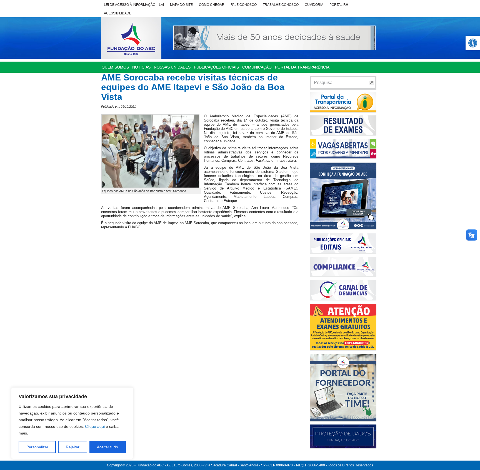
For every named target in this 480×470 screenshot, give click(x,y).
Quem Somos (115, 67)
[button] (473, 43)
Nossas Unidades (172, 67)
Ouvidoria (314, 5)
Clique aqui (95, 426)
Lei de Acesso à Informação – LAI (134, 5)
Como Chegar (211, 5)
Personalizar (37, 447)
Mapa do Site (181, 5)
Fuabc (131, 38)
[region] (72, 423)
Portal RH (338, 5)
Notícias (141, 67)
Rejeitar (72, 447)
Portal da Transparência (302, 67)
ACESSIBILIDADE (117, 13)
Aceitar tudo (107, 447)
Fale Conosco (244, 5)
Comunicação (257, 67)
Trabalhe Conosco (281, 5)
